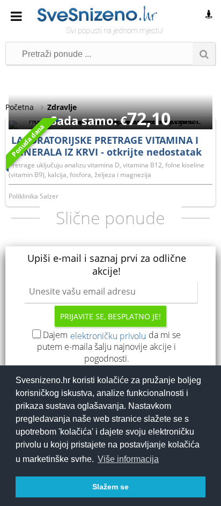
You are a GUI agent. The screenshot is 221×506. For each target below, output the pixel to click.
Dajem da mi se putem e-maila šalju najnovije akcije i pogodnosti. (109, 346)
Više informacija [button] (128, 459)
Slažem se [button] (110, 486)
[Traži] (204, 53)
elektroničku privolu (108, 335)
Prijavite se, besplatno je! (110, 316)
